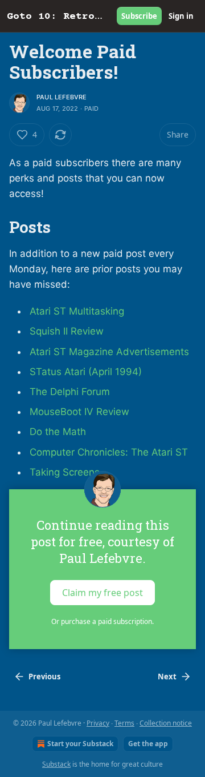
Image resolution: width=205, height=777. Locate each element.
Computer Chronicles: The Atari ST (109, 452)
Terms (124, 723)
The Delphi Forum (70, 391)
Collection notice (166, 723)
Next (167, 676)
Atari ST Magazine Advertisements (109, 351)
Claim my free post (102, 592)
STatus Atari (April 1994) (86, 371)
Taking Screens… (69, 472)
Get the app (148, 743)
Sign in (181, 16)
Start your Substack (80, 743)
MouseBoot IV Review (79, 411)
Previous (44, 676)
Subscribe (139, 16)
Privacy (98, 723)
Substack (56, 764)
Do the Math (58, 431)
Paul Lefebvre (61, 97)
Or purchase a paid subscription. (102, 621)
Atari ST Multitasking (77, 311)
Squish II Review (67, 331)
